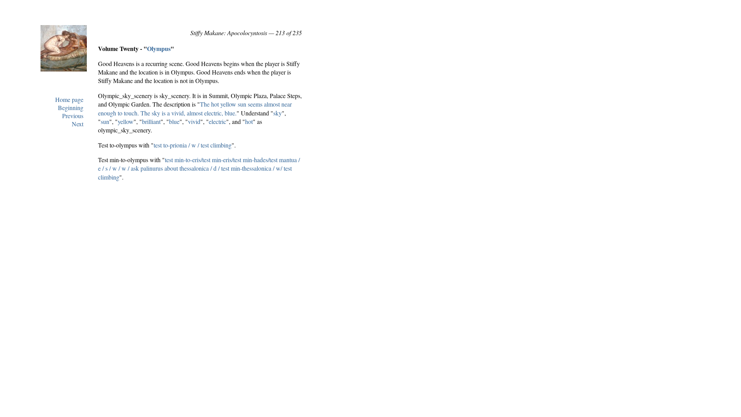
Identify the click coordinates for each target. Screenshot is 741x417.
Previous (72, 116)
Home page (69, 99)
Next (77, 124)
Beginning (70, 107)
